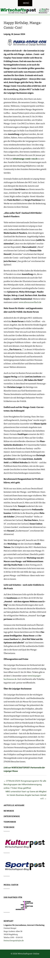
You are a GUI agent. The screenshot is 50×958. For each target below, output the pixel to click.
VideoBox (9, 827)
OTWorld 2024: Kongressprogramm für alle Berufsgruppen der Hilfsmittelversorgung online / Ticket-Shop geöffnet (25, 784)
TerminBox (10, 822)
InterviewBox (12, 816)
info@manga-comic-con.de (25, 159)
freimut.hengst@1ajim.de (14, 941)
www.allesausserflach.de (30, 302)
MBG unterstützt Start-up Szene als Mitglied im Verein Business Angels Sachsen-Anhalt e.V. (26, 795)
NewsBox (9, 811)
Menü (26, 3)
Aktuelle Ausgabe (14, 805)
